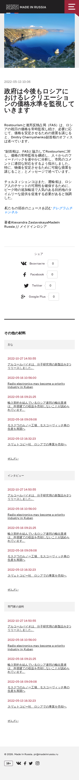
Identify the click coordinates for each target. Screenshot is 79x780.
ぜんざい (13, 458)
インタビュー (16, 475)
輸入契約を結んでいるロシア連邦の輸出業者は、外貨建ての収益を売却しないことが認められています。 (39, 406)
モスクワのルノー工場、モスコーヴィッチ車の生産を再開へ (39, 427)
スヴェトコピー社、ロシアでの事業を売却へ (37, 444)
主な (10, 344)
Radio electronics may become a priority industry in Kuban (36, 385)
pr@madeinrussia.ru (46, 754)
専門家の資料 (16, 606)
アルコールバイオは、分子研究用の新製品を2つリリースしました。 (39, 366)
